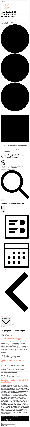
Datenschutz (8, 420)
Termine (6, 8)
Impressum (7, 419)
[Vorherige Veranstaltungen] (16, 312)
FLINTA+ (7, 7)
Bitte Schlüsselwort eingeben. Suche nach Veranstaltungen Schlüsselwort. (12, 166)
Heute (2, 316)
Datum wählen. (16, 325)
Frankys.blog (9, 12)
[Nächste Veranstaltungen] (4, 313)
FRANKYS (7, 5)
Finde (2, 200)
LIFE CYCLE (8, 4)
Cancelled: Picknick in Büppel (11, 339)
